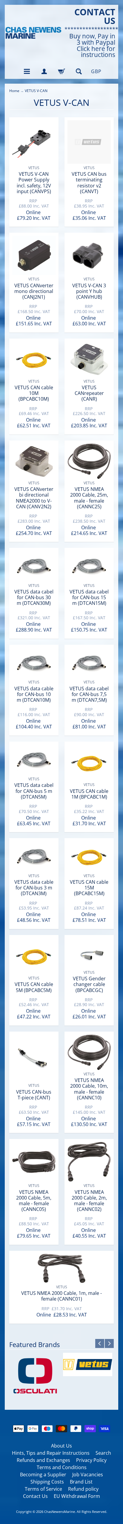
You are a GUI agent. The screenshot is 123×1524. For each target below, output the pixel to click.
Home (14, 90)
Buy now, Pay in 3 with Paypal (92, 39)
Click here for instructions (96, 52)
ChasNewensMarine (59, 1511)
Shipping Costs (47, 1481)
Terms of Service (43, 1489)
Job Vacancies (87, 1474)
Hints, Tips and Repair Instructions (51, 1453)
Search (103, 1453)
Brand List (81, 1481)
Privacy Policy (91, 1460)
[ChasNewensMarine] (33, 33)
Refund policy (83, 1489)
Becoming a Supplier (43, 1474)
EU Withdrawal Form (77, 1496)
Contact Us (35, 1496)
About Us (61, 1445)
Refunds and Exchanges (43, 1460)
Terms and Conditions (62, 1467)
